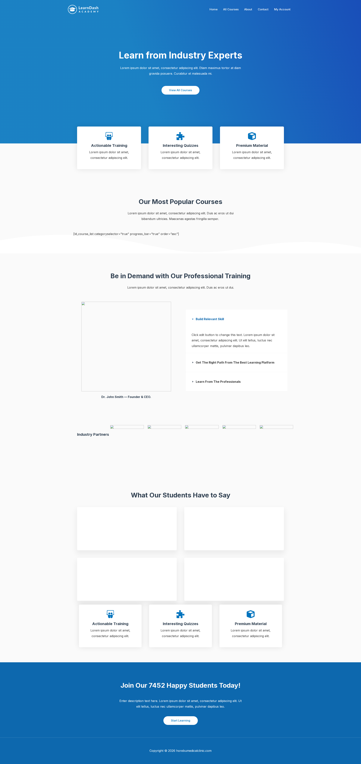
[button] (180, 720)
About (248, 9)
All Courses (231, 9)
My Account (282, 9)
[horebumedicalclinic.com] (83, 9)
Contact (263, 9)
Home (213, 9)
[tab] (237, 331)
